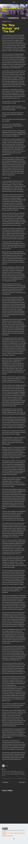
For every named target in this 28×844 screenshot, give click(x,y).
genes (22, 772)
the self (3, 775)
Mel (7, 765)
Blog (4, 769)
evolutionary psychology (15, 772)
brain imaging (14, 771)
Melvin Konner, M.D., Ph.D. (12, 9)
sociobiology (22, 774)
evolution (7, 772)
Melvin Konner (10, 830)
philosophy (16, 774)
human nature (10, 774)
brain (9, 771)
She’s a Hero (22, 782)
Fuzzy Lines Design (9, 835)
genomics (4, 774)
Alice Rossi (5, 782)
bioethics (5, 771)
